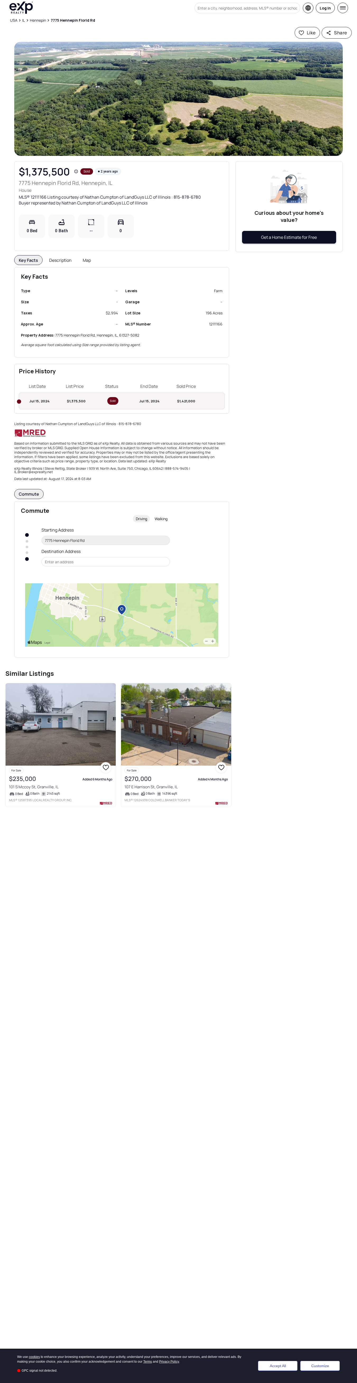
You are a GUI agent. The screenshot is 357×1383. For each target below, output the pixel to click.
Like (311, 33)
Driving (141, 518)
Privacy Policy (169, 1361)
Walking (161, 518)
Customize (320, 1366)
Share (340, 33)
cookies (34, 1357)
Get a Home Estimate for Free (289, 237)
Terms (147, 1361)
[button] (178, 99)
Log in (325, 8)
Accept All (278, 1366)
